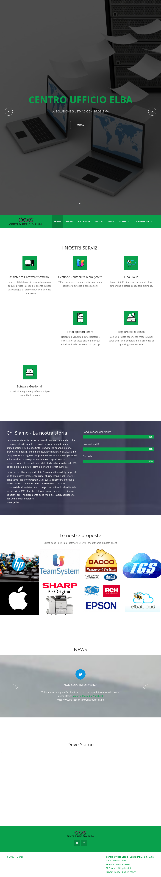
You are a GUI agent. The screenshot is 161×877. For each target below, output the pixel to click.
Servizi (70, 221)
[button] (15, 686)
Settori (98, 221)
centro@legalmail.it (121, 868)
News (111, 221)
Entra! (80, 192)
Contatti (124, 221)
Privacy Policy (113, 871)
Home (57, 221)
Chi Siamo (84, 221)
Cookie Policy (129, 871)
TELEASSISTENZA (143, 221)
